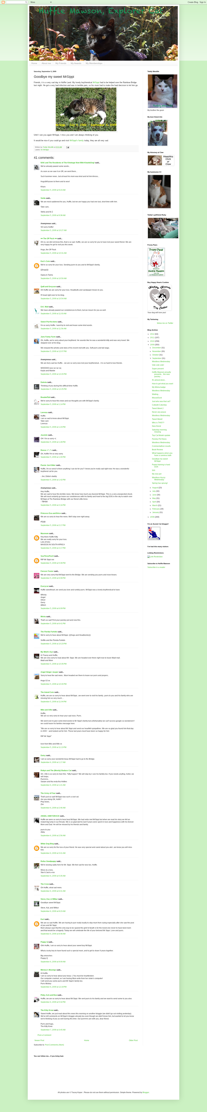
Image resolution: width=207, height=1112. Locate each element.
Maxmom (45, 533)
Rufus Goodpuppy (48, 861)
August (155, 488)
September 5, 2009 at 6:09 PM (53, 608)
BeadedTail (45, 397)
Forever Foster (47, 571)
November (156, 351)
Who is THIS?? (158, 423)
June (154, 495)
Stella (43, 198)
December (156, 348)
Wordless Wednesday (161, 361)
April (154, 502)
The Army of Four (48, 793)
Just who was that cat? (161, 401)
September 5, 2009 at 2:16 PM (53, 505)
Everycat (44, 586)
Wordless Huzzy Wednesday (158, 478)
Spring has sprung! (160, 483)
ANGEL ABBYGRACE (50, 816)
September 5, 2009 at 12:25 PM (54, 389)
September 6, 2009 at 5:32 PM (53, 1002)
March (155, 505)
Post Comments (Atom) (54, 1045)
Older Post (133, 1040)
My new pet (156, 474)
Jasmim (44, 435)
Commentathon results (161, 446)
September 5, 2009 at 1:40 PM (53, 457)
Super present (158, 369)
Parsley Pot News (159, 439)
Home (34, 63)
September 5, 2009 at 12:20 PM (54, 374)
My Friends (60, 63)
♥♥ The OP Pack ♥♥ (49, 238)
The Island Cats (47, 692)
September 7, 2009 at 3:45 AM (53, 1030)
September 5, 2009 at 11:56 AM (53, 329)
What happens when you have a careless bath (162, 454)
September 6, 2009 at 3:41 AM (53, 853)
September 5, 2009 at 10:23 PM (54, 644)
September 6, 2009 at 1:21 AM (53, 785)
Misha (43, 617)
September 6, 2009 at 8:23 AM (53, 911)
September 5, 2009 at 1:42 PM (53, 480)
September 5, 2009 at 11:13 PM (53, 747)
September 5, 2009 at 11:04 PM (53, 702)
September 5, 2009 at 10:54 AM (54, 299)
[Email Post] (68, 147)
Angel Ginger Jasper (49, 672)
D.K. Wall (44, 307)
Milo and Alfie (46, 710)
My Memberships (94, 63)
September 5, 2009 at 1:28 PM (53, 442)
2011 (152, 337)
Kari (42, 919)
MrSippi (96, 82)
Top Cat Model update (161, 435)
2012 (152, 334)
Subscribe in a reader (156, 567)
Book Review (157, 450)
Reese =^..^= (46, 450)
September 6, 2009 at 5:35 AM (53, 876)
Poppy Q (44, 942)
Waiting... (156, 394)
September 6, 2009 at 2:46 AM (53, 808)
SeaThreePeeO (47, 556)
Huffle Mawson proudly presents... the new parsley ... (161, 374)
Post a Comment (44, 1035)
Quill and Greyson (48, 287)
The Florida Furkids (49, 632)
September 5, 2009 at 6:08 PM (53, 578)
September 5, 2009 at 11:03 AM (53, 314)
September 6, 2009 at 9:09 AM (53, 962)
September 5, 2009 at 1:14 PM (53, 404)
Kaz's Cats (45, 261)
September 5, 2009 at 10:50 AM (54, 278)
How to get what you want (162, 384)
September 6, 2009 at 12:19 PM (54, 987)
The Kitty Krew (47, 1010)
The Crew (45, 884)
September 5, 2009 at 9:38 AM (53, 215)
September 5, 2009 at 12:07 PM (54, 351)
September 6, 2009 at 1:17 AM (53, 762)
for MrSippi (45, 150)
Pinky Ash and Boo (49, 995)
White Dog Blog (47, 844)
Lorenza (44, 412)
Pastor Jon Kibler (48, 465)
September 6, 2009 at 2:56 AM (53, 835)
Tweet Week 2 (158, 408)
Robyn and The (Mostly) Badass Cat (56, 770)
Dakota (44, 382)
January (155, 512)
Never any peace (159, 412)
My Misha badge (159, 387)
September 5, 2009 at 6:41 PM (53, 623)
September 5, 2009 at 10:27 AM (54, 230)
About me (46, 63)
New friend (156, 426)
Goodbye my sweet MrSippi (160, 460)
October (155, 355)
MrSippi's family (77, 140)
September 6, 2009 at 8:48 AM (53, 934)
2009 (152, 345)
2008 (152, 517)
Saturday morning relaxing (159, 431)
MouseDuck (157, 398)
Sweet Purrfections (49, 322)
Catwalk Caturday (159, 405)
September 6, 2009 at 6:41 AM (53, 891)
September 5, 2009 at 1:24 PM (53, 427)
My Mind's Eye (47, 652)
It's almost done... (159, 380)
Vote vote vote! (158, 365)
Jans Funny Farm (48, 337)
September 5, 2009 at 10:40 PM (54, 684)
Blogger (146, 1092)
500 (153, 470)
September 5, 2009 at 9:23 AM (53, 190)
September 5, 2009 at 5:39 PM (53, 563)
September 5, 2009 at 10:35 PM (54, 664)
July (154, 491)
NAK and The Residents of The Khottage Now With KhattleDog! (68, 163)
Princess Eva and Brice (51, 513)
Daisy (43, 755)
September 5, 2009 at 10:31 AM (54, 253)
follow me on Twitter (165, 323)
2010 (152, 341)
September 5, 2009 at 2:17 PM (53, 525)
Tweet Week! (157, 419)
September (157, 358)
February (156, 509)
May (154, 498)
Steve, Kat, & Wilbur (49, 899)
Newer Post (39, 1040)
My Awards (76, 63)
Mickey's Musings (48, 970)
